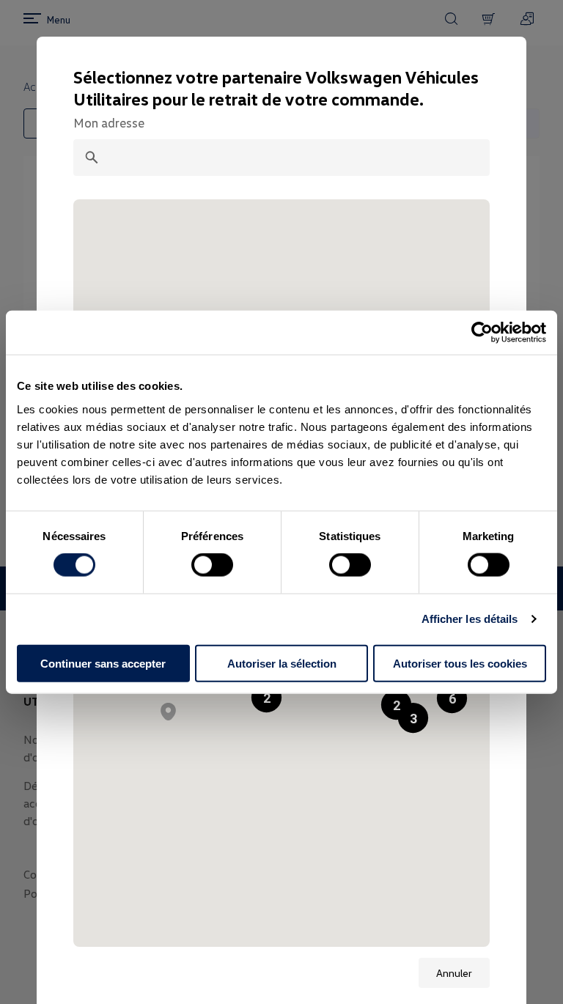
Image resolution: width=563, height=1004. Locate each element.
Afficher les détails (470, 619)
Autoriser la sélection (281, 663)
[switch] (212, 565)
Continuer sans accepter (103, 663)
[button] (452, 698)
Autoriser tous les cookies (460, 663)
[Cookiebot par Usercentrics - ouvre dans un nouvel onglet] (482, 333)
